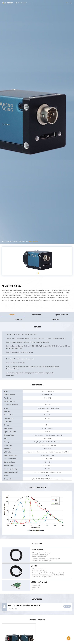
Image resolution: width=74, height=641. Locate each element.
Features (12, 315)
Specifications (37, 315)
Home (3, 241)
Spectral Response (62, 315)
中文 (67, 3)
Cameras (15, 241)
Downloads (55, 319)
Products (8, 241)
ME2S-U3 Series (33, 241)
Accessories (18, 319)
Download (67, 606)
